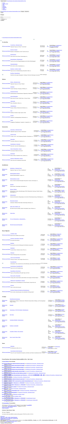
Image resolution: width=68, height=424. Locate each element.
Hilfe (3, 4)
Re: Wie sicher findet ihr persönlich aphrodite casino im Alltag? (13, 371)
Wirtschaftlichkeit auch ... (60, 310)
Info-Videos (12, 314)
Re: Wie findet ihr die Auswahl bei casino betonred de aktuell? (13, 365)
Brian (13, 422)
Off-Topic (12, 285)
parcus (63, 299)
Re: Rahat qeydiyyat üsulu (7, 394)
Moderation (12, 346)
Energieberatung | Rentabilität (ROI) (16, 266)
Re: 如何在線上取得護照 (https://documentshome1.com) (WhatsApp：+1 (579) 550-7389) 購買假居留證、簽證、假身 (23, 375)
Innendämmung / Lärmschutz (15, 144)
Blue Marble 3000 (59, 315)
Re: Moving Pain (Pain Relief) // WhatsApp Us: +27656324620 (13, 382)
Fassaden (12, 115)
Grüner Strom (12, 213)
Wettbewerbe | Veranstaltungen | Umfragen (17, 280)
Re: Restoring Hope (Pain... (55, 55)
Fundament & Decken (14, 91)
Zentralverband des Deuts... (60, 300)
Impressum (4, 9)
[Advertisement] (34, 28)
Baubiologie (12, 248)
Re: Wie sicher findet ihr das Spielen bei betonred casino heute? (13, 363)
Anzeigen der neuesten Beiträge (7, 407)
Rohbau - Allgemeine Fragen (15, 82)
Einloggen (4, 6)
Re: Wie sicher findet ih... (54, 46)
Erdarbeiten (12, 86)
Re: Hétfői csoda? (5, 388)
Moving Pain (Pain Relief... (55, 51)
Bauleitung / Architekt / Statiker (15, 68)
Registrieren (5, 7)
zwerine (63, 190)
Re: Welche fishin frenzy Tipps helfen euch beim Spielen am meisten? (14, 373)
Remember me (4, 19)
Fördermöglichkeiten (13, 64)
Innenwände (12, 139)
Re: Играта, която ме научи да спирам (9, 386)
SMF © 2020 (7, 417)
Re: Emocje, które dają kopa (7, 377)
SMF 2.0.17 (2, 417)
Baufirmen (12, 243)
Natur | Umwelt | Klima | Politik (15, 337)
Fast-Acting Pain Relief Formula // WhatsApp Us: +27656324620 (13, 398)
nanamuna (58, 54)
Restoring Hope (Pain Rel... (45, 83)
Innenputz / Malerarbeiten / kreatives (16, 158)
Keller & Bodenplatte (14, 96)
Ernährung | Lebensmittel (14, 325)
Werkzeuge (12, 252)
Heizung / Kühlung (13, 189)
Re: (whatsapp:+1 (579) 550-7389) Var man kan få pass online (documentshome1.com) (17, 380)
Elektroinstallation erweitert (14, 178)
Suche (4, 5)
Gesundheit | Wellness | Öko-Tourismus (16, 331)
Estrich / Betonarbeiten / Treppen (16, 148)
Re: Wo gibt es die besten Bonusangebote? (9, 392)
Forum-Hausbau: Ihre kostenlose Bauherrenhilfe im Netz (16, 0)
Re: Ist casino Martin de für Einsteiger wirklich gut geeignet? (13, 367)
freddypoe (48, 375)
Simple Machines (14, 417)
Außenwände (12, 101)
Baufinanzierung (13, 54)
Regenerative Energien (14, 200)
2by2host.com (9, 421)
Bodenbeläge (12, 153)
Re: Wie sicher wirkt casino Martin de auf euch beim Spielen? (13, 369)
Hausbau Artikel (5, 3)
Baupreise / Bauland (13, 49)
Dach (11, 110)
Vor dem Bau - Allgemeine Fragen (37, 363)
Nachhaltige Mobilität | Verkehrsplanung (16, 320)
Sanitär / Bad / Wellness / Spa (15, 206)
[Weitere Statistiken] (5, 408)
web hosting (14, 421)
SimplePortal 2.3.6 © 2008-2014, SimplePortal (9, 418)
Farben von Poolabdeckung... (61, 305)
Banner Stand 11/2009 (52, 352)
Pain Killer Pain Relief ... (45, 112)
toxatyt (13, 396)
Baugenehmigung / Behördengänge (16, 59)
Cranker (63, 173)
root (62, 304)
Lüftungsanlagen (13, 195)
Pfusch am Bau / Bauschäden (15, 275)
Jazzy (58, 285)
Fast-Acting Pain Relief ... (45, 102)
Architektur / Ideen (13, 233)
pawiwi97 (28, 371)
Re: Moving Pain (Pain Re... (55, 60)
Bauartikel (11, 305)
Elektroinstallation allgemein (15, 173)
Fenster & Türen (13, 134)
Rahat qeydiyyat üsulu (6, 396)
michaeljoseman (59, 50)
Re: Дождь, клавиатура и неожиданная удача (10, 390)
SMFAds (2, 419)
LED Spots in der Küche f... (60, 174)
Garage (11, 120)
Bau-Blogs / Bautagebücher (15, 73)
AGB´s (4, 8)
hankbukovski (59, 45)
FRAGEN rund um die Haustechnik (16, 224)
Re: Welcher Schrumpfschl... (56, 286)
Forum (4, 2)
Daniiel (5, 422)
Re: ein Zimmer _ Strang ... (60, 191)
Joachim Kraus (57, 346)
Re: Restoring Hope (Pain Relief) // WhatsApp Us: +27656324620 (13, 384)
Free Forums (7, 419)
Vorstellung (50, 347)
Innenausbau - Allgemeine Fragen (16, 129)
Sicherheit (11, 184)
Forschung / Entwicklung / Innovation (16, 238)
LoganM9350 (29, 405)
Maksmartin (59, 234)
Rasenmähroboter (13, 261)
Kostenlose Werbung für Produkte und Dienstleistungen (19, 290)
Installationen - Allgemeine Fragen (16, 168)
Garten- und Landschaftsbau (15, 257)
